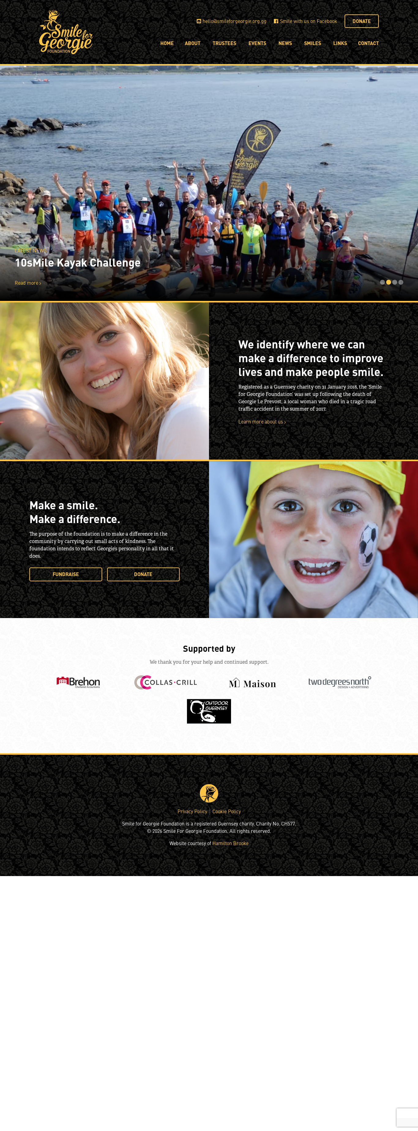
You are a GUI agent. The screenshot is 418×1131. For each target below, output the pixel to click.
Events (257, 43)
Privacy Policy (192, 811)
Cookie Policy (226, 811)
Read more (27, 282)
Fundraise (66, 574)
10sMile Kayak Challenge (78, 262)
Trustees (224, 43)
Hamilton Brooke (230, 843)
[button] (382, 282)
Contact (368, 43)
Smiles (312, 43)
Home (167, 43)
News (285, 43)
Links (340, 43)
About (192, 43)
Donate (362, 21)
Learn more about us (261, 421)
